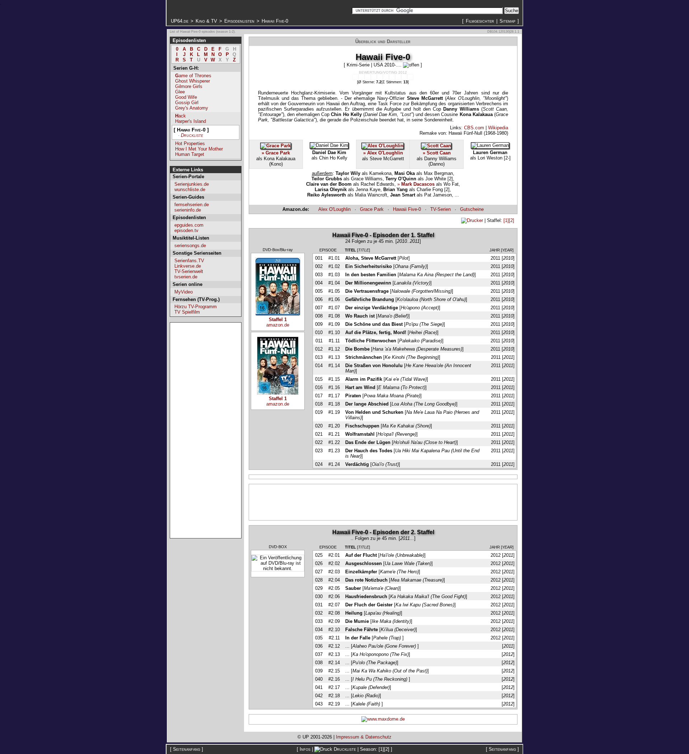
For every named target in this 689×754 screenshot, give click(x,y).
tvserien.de (185, 276)
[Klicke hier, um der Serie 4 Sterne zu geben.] (374, 77)
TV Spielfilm (187, 312)
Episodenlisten (239, 21)
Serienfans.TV (189, 260)
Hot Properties (190, 143)
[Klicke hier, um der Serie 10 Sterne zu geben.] (410, 77)
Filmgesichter (480, 21)
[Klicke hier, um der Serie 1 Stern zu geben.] (355, 77)
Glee (180, 91)
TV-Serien (440, 209)
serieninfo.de (187, 210)
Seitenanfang (186, 749)
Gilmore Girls (188, 86)
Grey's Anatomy (191, 108)
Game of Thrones (193, 75)
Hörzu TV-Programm (195, 306)
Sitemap (507, 21)
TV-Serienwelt (188, 271)
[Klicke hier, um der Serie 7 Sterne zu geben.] (392, 77)
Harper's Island (190, 121)
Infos (305, 749)
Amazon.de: (295, 209)
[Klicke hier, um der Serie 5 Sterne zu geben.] (380, 77)
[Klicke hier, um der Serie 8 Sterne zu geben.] (398, 77)
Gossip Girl (186, 102)
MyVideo (183, 292)
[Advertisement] (205, 430)
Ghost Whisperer (192, 81)
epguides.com (188, 225)
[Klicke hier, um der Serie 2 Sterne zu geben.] (361, 77)
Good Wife (186, 97)
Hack (180, 116)
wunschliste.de (189, 189)
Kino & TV (206, 21)
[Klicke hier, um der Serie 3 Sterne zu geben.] (368, 77)
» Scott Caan (437, 153)
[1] (506, 220)
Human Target (189, 154)
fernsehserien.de (191, 204)
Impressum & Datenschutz (364, 737)
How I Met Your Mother (199, 149)
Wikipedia (498, 127)
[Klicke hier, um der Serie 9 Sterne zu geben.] (404, 77)
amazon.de (277, 322)
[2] (511, 220)
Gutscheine (472, 209)
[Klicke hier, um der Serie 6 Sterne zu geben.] (386, 77)
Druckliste (345, 749)
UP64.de (179, 21)
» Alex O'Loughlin (383, 153)
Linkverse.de (187, 266)
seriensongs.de (190, 245)
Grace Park (372, 209)
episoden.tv (186, 230)
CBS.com (474, 127)
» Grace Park (276, 153)
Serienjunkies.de (191, 184)
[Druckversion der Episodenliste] (472, 220)
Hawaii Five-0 (407, 209)
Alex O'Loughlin (334, 209)
